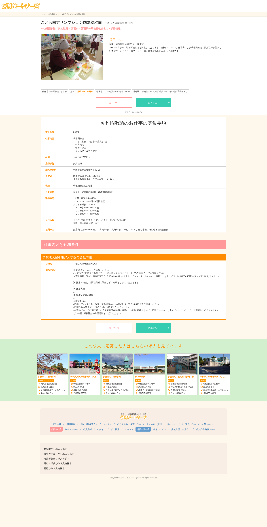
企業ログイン (159, 429)
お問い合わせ (207, 424)
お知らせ (107, 424)
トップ (42, 14)
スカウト (129, 429)
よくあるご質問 (154, 424)
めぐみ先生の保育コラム (129, 424)
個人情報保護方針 (89, 424)
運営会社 (57, 424)
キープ (116, 102)
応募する (152, 102)
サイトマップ (173, 424)
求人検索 (51, 14)
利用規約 (71, 424)
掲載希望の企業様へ (181, 429)
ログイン (101, 429)
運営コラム (190, 424)
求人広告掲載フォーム (207, 429)
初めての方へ (71, 429)
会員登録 (87, 429)
